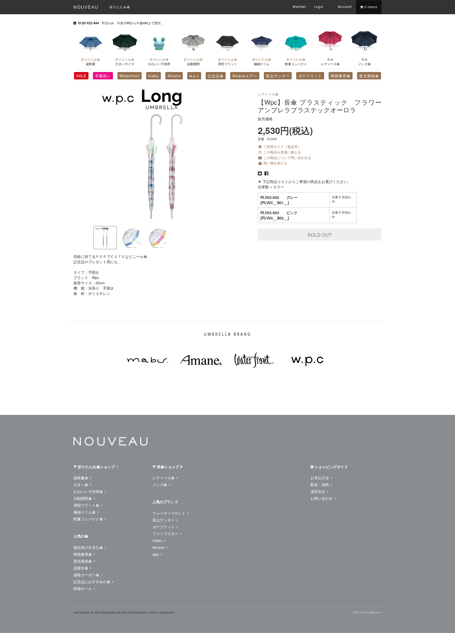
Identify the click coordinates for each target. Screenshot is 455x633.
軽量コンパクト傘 (88, 518)
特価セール (83, 588)
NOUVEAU (85, 7)
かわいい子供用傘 (88, 491)
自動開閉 (193, 61)
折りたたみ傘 (120, 6)
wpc (156, 554)
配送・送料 (320, 484)
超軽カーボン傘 (86, 574)
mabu (153, 75)
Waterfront (130, 75)
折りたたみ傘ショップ (96, 466)
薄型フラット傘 (86, 505)
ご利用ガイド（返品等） (281, 146)
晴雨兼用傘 (340, 75)
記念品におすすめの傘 (92, 581)
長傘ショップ (168, 466)
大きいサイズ (124, 61)
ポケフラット (310, 75)
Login (318, 7)
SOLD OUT (320, 234)
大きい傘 (81, 484)
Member (299, 7)
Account (344, 7)
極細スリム (261, 61)
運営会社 (318, 491)
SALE (81, 75)
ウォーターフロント (169, 513)
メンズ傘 (364, 61)
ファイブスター (165, 533)
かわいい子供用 (159, 61)
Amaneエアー (244, 75)
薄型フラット (227, 61)
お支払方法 (320, 477)
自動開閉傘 (83, 498)
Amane (174, 75)
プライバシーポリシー (367, 612)
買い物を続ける (274, 162)
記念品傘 (216, 75)
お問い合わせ (322, 498)
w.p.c (194, 75)
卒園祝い (103, 75)
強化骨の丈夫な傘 (88, 547)
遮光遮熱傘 (369, 75)
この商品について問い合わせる (286, 157)
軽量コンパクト (296, 61)
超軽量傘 (81, 477)
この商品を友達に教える (281, 152)
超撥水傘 (81, 567)
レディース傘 (330, 61)
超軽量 (90, 61)
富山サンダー (278, 75)
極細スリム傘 (85, 512)
